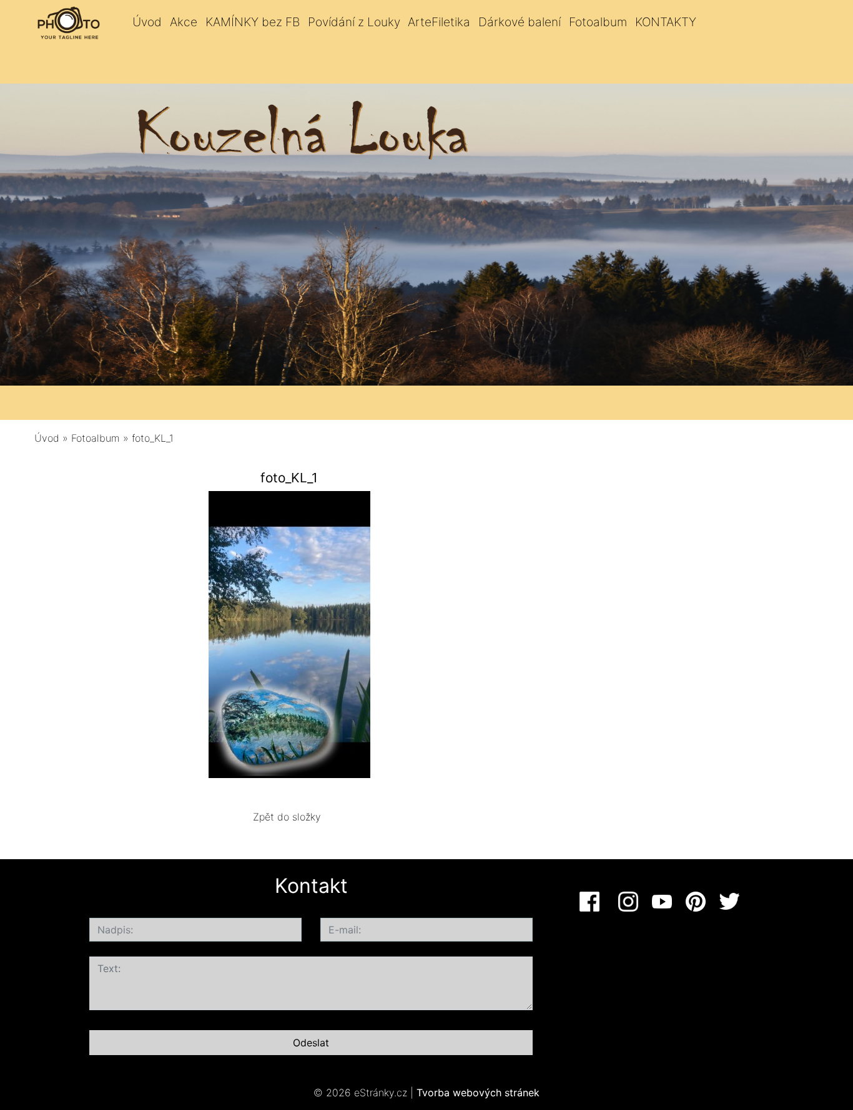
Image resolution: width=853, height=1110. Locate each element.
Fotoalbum (598, 21)
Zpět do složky (287, 817)
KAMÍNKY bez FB (252, 21)
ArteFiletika (439, 21)
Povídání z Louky (354, 21)
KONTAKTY (665, 21)
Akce (183, 21)
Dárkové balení (519, 21)
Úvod (147, 21)
